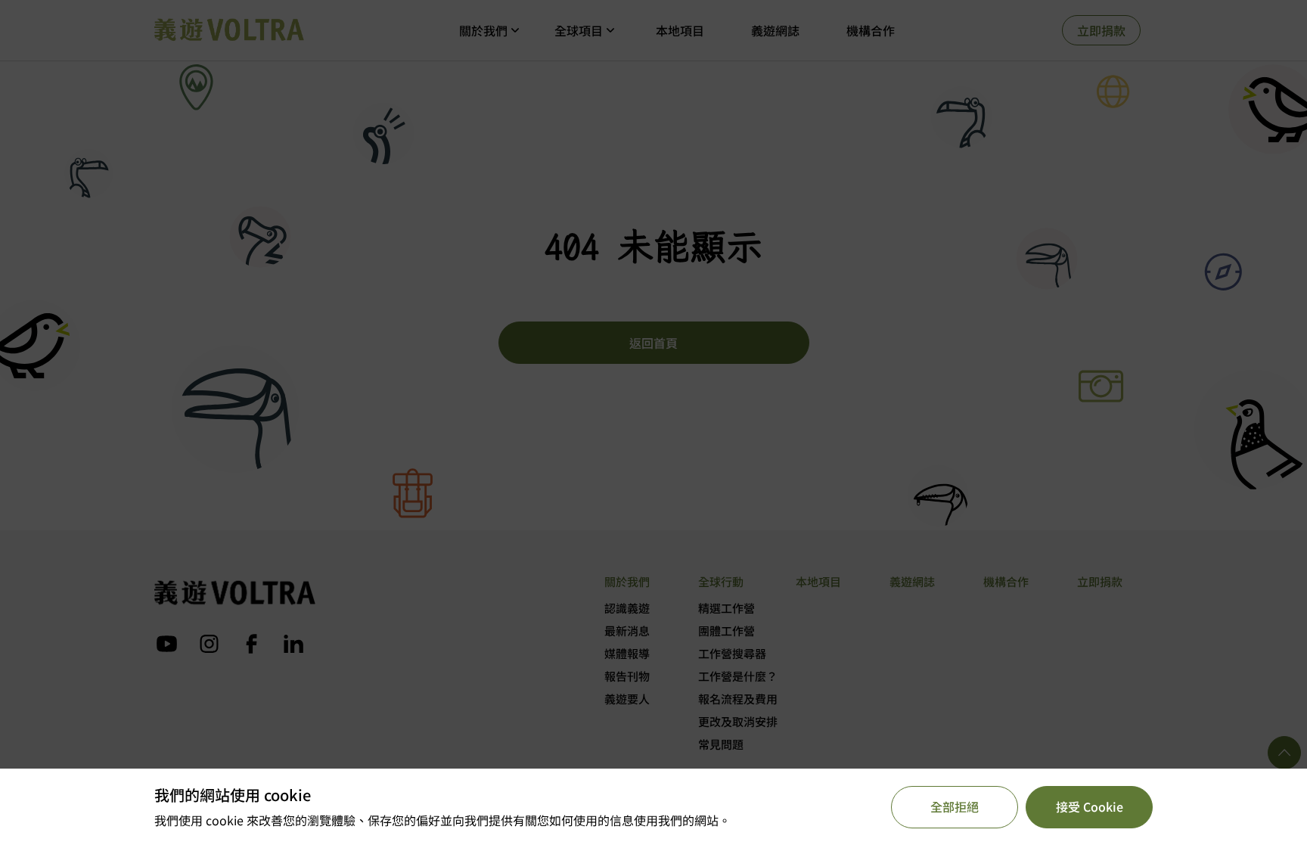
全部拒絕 (954, 806)
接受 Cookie (1089, 806)
